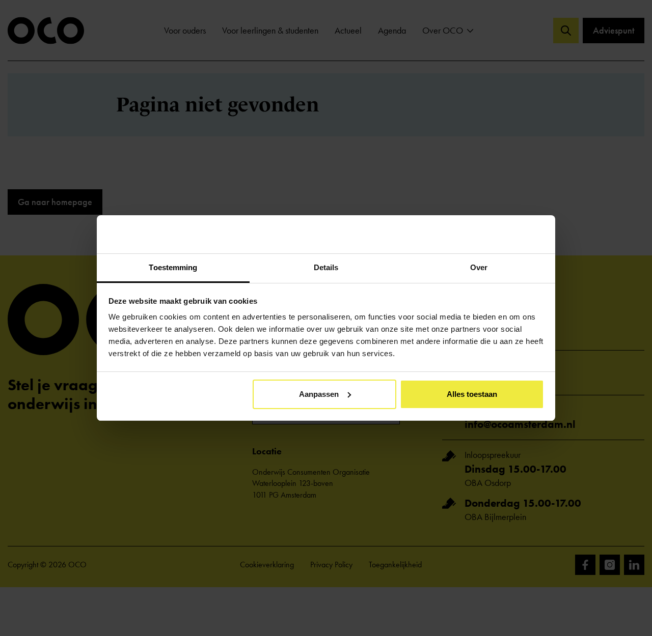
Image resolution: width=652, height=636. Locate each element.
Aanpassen (319, 394)
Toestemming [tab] (173, 267)
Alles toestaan (472, 394)
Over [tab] (478, 267)
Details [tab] (326, 267)
